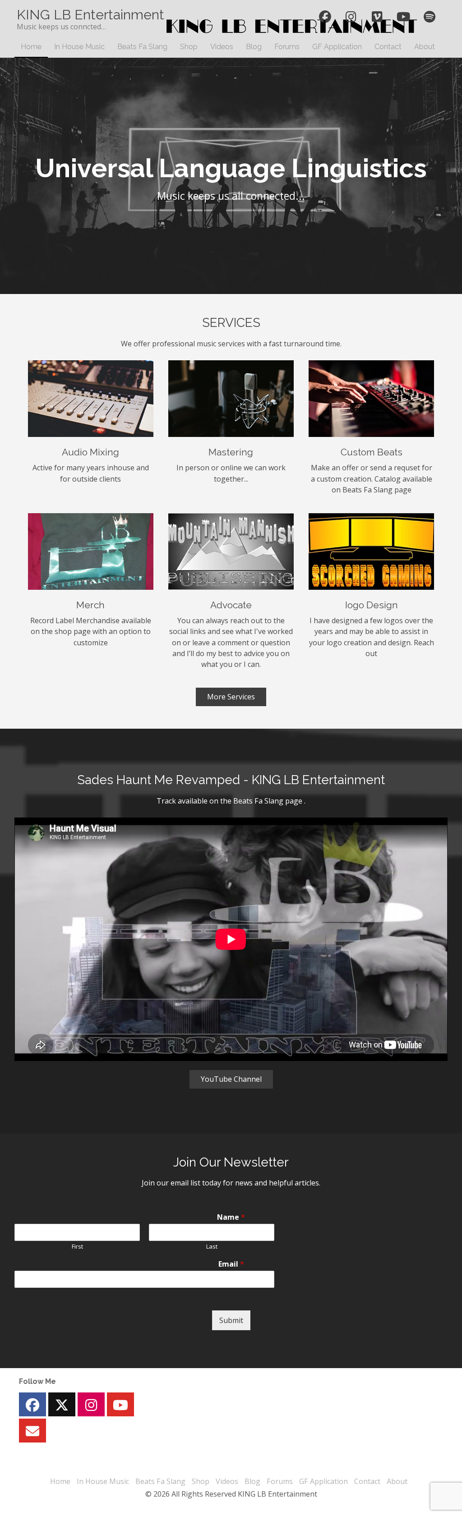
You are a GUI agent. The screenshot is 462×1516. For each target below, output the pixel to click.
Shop (189, 46)
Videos (221, 46)
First (77, 1246)
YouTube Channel (231, 1079)
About (424, 46)
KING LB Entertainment (90, 15)
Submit (231, 1320)
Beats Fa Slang (142, 46)
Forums (287, 46)
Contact (388, 46)
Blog (254, 46)
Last (211, 1246)
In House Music (79, 46)
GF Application (337, 46)
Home (31, 46)
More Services (231, 697)
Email (231, 1264)
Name (231, 1217)
